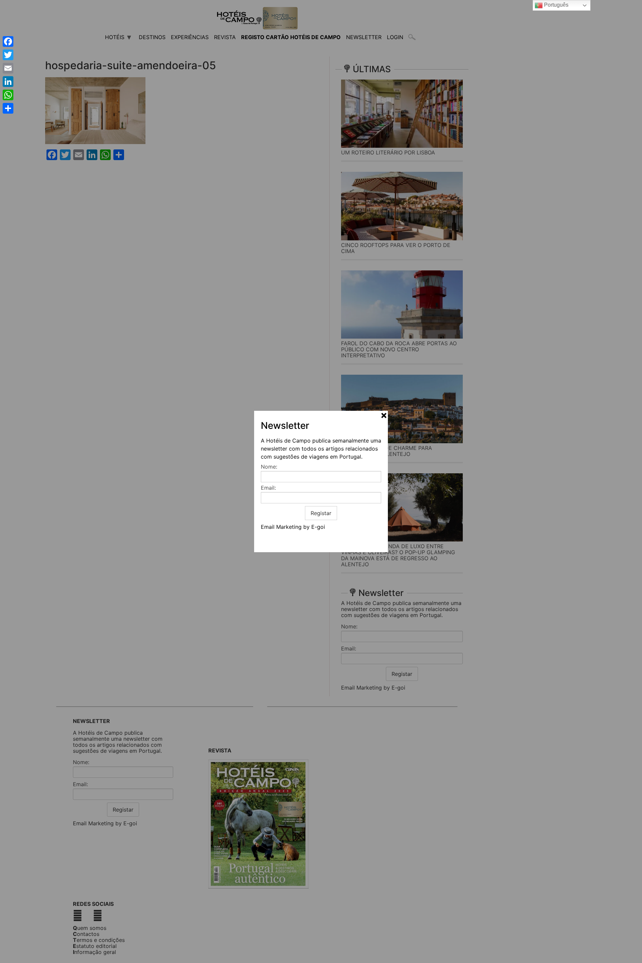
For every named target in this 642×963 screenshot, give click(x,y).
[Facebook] (8, 41)
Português (555, 5)
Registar (321, 513)
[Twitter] (8, 55)
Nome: (269, 466)
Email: (268, 487)
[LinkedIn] (8, 81)
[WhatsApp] (8, 95)
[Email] (8, 68)
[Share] (8, 108)
